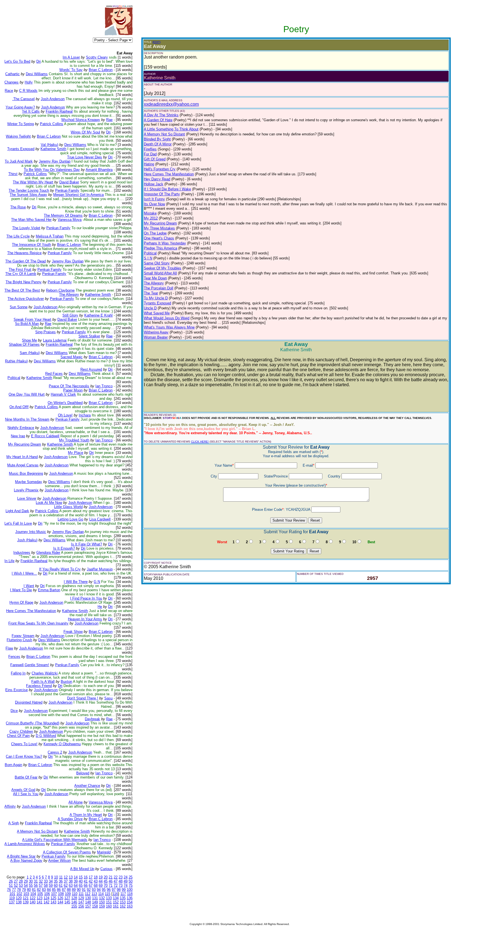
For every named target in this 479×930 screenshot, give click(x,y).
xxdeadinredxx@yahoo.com (171, 104)
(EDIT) (156, 42)
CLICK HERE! (200, 441)
